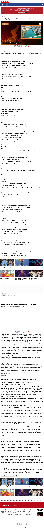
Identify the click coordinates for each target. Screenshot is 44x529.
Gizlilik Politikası (18, 527)
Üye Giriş (2, 517)
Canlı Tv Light (3, 512)
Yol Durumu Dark (3, 511)
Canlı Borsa (17, 509)
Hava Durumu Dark (4, 509)
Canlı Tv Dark (10, 509)
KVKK (25, 527)
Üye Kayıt (2, 518)
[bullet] (16, 295)
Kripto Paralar (25, 514)
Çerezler (22, 527)
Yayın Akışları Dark (11, 511)
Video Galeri (30, 511)
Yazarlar (29, 512)
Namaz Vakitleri (18, 511)
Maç (1, 475)
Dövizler (24, 511)
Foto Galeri (30, 509)
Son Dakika (10, 514)
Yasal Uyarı (33, 527)
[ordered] (14, 295)
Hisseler (24, 512)
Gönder (4, 295)
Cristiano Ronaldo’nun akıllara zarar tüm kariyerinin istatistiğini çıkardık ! (21, 4)
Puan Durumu (17, 512)
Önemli (5, 475)
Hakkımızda (11, 527)
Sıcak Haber (30, 515)
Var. (16, 475)
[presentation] (4, 4)
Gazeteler (30, 514)
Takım (13, 475)
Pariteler (24, 515)
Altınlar (24, 509)
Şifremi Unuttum (3, 520)
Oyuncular (9, 475)
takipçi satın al (10, 515)
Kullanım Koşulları (28, 527)
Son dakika (33, 4)
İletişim (14, 527)
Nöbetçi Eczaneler (11, 512)
